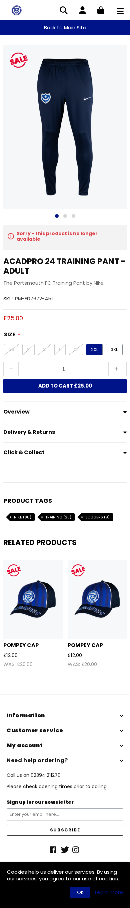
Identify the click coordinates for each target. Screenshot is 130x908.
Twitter (65, 849)
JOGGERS (97, 517)
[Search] (64, 11)
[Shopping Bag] (100, 11)
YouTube (76, 849)
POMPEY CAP (21, 645)
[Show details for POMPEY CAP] (33, 599)
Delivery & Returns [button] (29, 432)
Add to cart (65, 385)
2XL (94, 349)
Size (9, 334)
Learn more (109, 892)
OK (80, 892)
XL (76, 349)
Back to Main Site (65, 27)
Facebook (54, 849)
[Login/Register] (82, 11)
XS (11, 349)
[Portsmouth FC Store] (17, 9)
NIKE (22, 517)
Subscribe (65, 830)
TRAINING (58, 517)
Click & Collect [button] (24, 452)
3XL (114, 349)
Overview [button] (16, 412)
